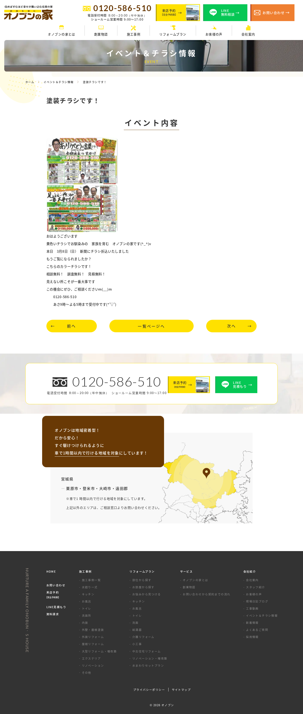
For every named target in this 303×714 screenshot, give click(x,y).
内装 (85, 622)
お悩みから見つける (146, 594)
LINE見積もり (56, 607)
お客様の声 (254, 594)
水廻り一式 (90, 587)
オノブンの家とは (195, 580)
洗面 (135, 622)
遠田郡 (122, 488)
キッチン (88, 594)
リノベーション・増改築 (149, 658)
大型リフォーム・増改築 (99, 651)
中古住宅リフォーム (146, 651)
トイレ (86, 608)
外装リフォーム (93, 637)
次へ (231, 326)
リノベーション (93, 665)
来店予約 (53, 594)
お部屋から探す (143, 587)
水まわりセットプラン (148, 665)
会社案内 (252, 580)
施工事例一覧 (91, 580)
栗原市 (72, 488)
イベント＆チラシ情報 (262, 615)
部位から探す (142, 580)
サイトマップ (181, 689)
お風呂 (86, 601)
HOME (51, 571)
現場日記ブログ (257, 601)
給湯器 (137, 630)
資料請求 (52, 614)
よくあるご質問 (257, 630)
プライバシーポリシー (149, 689)
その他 (86, 672)
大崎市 (105, 488)
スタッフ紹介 (255, 587)
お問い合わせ (56, 585)
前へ (71, 326)
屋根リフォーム (93, 644)
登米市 (89, 488)
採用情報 (252, 637)
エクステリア (91, 658)
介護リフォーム (143, 637)
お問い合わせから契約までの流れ (206, 594)
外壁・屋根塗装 (93, 630)
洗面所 (86, 615)
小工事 (137, 644)
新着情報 (252, 622)
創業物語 (189, 587)
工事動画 (252, 608)
